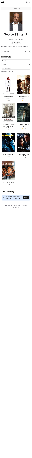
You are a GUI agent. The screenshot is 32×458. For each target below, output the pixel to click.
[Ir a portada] (2, 2)
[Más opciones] (29, 51)
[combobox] (14, 51)
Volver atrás (17, 8)
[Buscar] (27, 2)
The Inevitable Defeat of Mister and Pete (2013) (8, 126)
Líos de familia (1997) (8, 182)
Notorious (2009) (8, 154)
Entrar (25, 197)
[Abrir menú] (29, 2)
